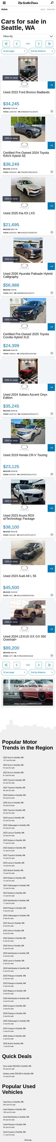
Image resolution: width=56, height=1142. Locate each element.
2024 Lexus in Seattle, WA (13, 819)
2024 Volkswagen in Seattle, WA (16, 917)
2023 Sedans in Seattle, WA (14, 894)
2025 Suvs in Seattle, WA (13, 758)
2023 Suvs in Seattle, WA (13, 774)
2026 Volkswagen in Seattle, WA (16, 1022)
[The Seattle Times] (28, 3)
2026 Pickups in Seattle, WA (14, 1014)
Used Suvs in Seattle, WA (13, 1103)
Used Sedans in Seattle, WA (14, 1110)
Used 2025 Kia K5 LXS (19, 213)
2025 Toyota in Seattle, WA (14, 789)
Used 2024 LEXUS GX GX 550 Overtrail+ (24, 638)
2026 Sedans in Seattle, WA (14, 939)
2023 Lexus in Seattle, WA (13, 834)
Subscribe (51, 9)
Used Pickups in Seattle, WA (14, 1125)
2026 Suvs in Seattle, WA (13, 804)
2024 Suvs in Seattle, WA (13, 766)
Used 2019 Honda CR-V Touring (25, 455)
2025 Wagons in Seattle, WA (14, 992)
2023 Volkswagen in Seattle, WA (16, 886)
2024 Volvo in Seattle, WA (13, 947)
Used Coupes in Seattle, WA (14, 1133)
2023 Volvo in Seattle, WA (13, 932)
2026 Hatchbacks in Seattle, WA (16, 999)
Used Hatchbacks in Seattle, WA (16, 1118)
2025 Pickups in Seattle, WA (14, 977)
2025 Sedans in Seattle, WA (14, 849)
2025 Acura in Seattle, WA (13, 924)
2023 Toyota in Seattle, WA (14, 856)
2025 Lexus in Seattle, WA (13, 864)
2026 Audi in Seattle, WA (13, 1044)
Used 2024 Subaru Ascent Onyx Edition (25, 396)
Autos (4, 9)
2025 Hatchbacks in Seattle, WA (16, 954)
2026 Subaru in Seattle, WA (14, 1037)
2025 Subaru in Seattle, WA (14, 841)
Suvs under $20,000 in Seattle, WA (17, 1067)
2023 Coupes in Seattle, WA (14, 1029)
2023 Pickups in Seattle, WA (14, 984)
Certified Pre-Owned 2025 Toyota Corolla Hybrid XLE (26, 336)
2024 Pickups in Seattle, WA (14, 909)
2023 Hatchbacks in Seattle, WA (16, 901)
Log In (43, 9)
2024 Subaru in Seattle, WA (14, 879)
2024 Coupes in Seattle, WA (14, 1007)
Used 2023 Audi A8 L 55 (19, 576)
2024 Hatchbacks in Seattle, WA (16, 969)
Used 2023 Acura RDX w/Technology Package (19, 517)
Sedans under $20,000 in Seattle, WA (18, 1075)
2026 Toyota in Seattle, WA (14, 811)
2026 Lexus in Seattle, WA (13, 962)
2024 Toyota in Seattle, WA (14, 781)
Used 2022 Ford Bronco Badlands (26, 92)
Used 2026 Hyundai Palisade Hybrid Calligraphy (27, 275)
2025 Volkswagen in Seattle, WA (16, 826)
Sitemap (28, 1140)
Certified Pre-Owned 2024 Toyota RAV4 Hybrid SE (26, 154)
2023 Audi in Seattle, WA (13, 871)
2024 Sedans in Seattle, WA (14, 796)
